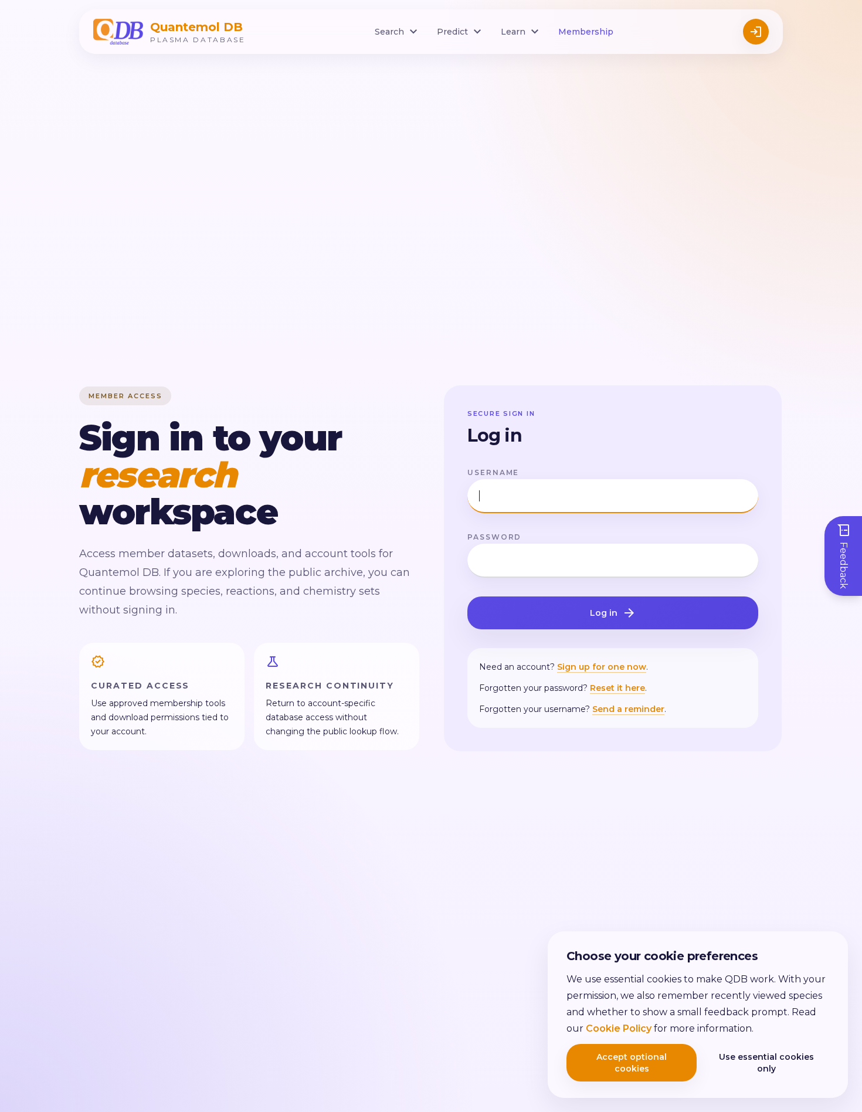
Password (494, 537)
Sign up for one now (601, 667)
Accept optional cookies (631, 1063)
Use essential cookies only (766, 1063)
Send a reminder (628, 709)
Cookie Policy (618, 1028)
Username (493, 472)
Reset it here (617, 688)
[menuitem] (397, 31)
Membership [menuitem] (585, 31)
